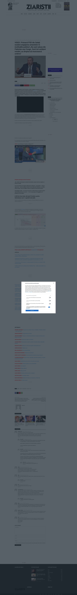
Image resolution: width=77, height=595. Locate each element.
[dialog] (38, 297)
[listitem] (38, 295)
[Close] (54, 283)
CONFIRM (32, 310)
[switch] (49, 297)
